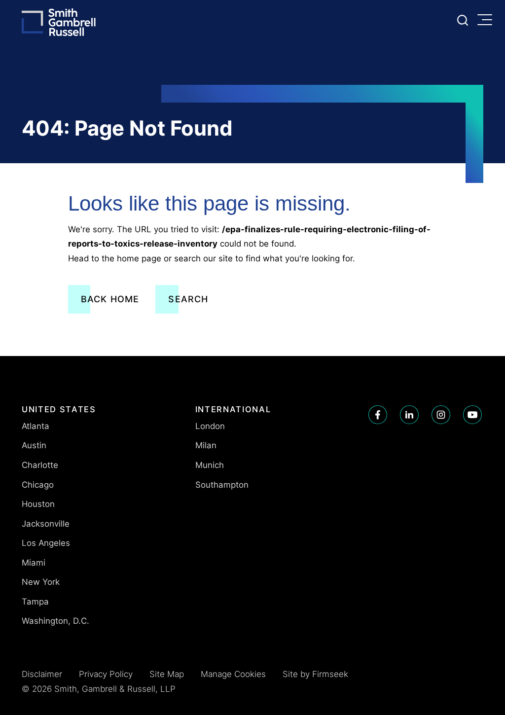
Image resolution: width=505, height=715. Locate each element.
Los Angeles (46, 543)
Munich (209, 465)
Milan (205, 445)
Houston (38, 504)
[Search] (462, 20)
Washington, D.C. (55, 621)
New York (41, 582)
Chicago (38, 485)
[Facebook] (377, 414)
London (210, 426)
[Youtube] (472, 414)
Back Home (110, 299)
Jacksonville (46, 524)
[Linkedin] (409, 414)
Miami (33, 563)
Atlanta (35, 426)
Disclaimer (42, 674)
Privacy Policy (106, 674)
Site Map (166, 674)
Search (188, 299)
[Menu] (487, 20)
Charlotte (40, 465)
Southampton (222, 485)
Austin (34, 445)
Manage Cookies (233, 674)
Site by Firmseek (315, 674)
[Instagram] (441, 414)
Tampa (35, 602)
